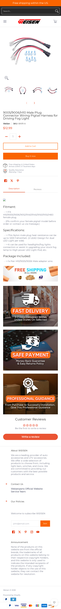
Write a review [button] (30, 436)
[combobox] (28, 11)
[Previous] (5, 54)
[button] (55, 21)
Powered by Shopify (11, 595)
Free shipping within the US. (30, 3)
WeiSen (6, 123)
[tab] (14, 189)
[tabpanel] (30, 239)
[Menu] (4, 21)
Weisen (6, 590)
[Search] (56, 11)
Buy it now (30, 156)
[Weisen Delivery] (30, 306)
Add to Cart (30, 146)
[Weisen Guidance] (30, 394)
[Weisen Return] (30, 350)
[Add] (19, 136)
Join (45, 523)
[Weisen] (29, 21)
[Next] (55, 54)
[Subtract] (6, 136)
